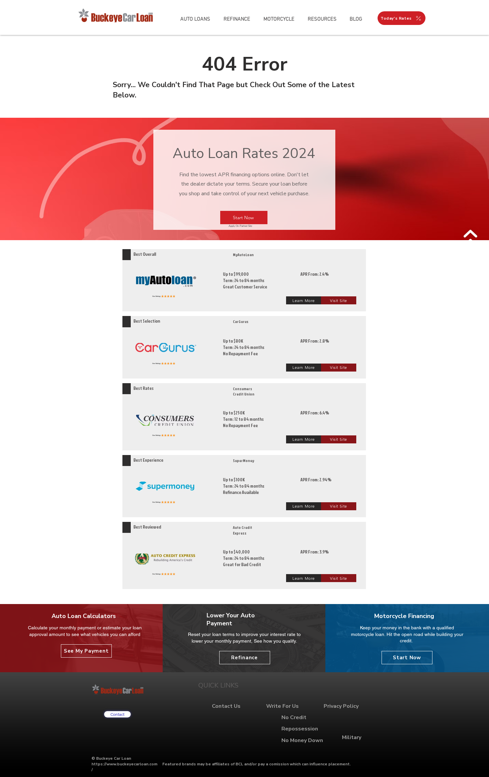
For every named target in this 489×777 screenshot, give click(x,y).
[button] (322, 19)
